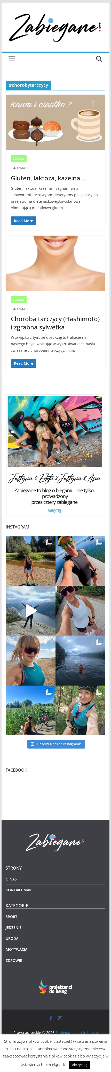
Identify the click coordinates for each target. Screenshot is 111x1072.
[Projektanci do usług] (55, 983)
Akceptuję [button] (79, 1064)
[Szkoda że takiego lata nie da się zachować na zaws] (31, 711)
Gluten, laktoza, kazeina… (48, 178)
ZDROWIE (19, 158)
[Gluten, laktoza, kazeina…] (55, 122)
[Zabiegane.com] (55, 833)
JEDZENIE (13, 927)
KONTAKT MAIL (19, 889)
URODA (12, 938)
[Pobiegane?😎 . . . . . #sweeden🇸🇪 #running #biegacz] (31, 661)
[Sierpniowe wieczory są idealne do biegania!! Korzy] (80, 611)
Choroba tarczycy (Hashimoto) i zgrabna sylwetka (55, 322)
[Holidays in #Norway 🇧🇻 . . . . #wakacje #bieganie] (31, 611)
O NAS (11, 879)
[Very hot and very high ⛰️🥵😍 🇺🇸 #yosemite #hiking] (31, 561)
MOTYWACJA (16, 949)
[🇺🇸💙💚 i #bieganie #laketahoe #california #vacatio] (80, 561)
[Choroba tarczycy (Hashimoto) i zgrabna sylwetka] (55, 263)
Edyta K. (22, 168)
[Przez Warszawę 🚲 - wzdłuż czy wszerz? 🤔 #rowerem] (80, 711)
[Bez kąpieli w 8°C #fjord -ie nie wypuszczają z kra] (80, 661)
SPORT (11, 916)
